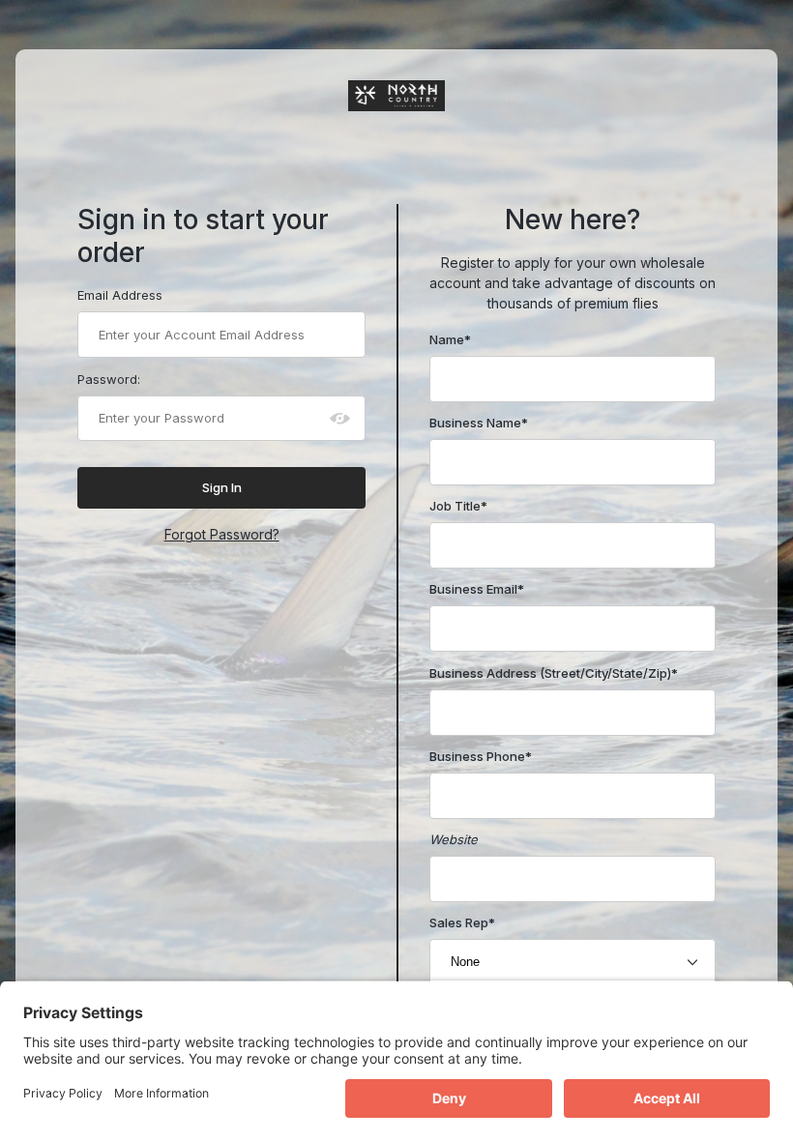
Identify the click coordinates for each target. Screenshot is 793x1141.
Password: (108, 379)
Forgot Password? (221, 534)
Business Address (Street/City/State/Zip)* (553, 673)
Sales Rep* (462, 922)
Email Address (119, 295)
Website (453, 839)
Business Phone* (480, 756)
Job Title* (458, 505)
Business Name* (478, 422)
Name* (450, 339)
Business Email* (476, 589)
